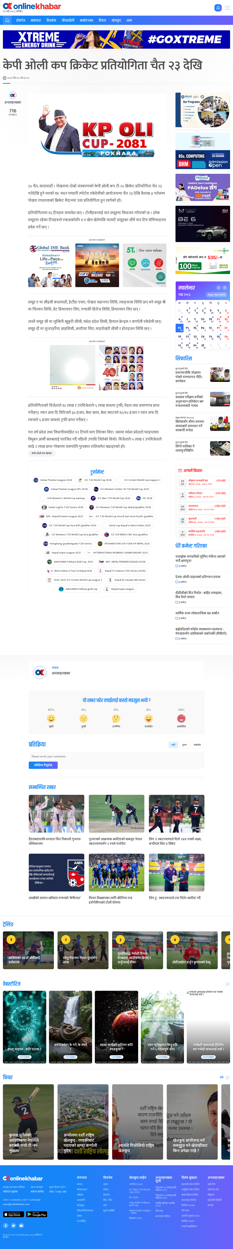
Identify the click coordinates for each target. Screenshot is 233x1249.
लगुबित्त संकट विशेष (190, 1189)
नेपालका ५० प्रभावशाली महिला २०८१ (165, 1188)
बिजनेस (51, 20)
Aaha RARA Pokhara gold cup (139, 1204)
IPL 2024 (134, 1197)
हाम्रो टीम (211, 1184)
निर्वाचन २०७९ (187, 1221)
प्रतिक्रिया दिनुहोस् (43, 765)
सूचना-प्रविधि (108, 1210)
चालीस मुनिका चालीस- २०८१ (165, 1204)
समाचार (36, 20)
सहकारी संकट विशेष (190, 1184)
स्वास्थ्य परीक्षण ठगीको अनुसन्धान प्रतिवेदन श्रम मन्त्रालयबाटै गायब (189, 402)
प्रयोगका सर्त (213, 1189)
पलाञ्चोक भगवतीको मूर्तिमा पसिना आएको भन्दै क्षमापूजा (200, 559)
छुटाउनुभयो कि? (181, 368)
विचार (102, 20)
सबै (221, 1077)
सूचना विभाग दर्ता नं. (57, 1187)
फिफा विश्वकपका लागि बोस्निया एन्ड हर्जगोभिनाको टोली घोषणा (110, 900)
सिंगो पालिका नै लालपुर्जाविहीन (184, 448)
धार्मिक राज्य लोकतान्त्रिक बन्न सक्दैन (197, 613)
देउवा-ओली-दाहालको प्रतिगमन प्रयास (197, 577)
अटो (105, 1205)
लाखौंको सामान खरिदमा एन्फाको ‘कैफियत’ (55, 898)
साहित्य (80, 1195)
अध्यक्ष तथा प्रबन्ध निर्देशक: (14, 1187)
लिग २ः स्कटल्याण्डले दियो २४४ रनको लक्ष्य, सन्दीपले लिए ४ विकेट (175, 842)
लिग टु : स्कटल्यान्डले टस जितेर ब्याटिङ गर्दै (175, 898)
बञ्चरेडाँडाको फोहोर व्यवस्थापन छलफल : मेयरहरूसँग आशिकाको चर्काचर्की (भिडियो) (201, 631)
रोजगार (106, 1195)
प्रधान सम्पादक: (37, 1187)
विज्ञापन (211, 1195)
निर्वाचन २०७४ (188, 1205)
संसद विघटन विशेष (189, 1195)
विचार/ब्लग (82, 1189)
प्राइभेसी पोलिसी (215, 1200)
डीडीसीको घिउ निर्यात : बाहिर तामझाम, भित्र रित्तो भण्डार (198, 595)
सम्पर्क (211, 1205)
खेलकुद (116, 20)
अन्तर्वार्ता (81, 1200)
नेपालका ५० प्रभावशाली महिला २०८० (165, 1196)
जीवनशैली (68, 20)
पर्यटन (105, 1189)
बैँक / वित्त (107, 1200)
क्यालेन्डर (186, 288)
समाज (79, 1184)
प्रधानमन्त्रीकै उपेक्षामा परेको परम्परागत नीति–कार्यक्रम (189, 377)
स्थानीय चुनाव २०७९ (190, 1216)
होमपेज (20, 20)
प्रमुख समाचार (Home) (184, 417)
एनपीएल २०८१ (136, 1184)
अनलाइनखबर (12, 103)
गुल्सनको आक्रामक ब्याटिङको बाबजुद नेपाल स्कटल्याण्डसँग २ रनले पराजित (115, 842)
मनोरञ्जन (86, 20)
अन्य (129, 20)
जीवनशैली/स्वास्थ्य (85, 1210)
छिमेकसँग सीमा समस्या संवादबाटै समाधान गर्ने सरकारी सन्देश (189, 426)
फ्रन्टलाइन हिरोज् (162, 1216)
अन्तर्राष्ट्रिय (81, 1221)
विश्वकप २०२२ (135, 1218)
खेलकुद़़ (80, 1205)
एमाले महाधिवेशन (189, 1226)
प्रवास (79, 1216)
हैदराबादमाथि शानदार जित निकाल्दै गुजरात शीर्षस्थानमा (55, 842)
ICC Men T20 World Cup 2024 (139, 1190)
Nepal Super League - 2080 (140, 1211)
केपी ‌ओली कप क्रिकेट (42, 453)
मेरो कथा (159, 1211)
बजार (105, 1184)
